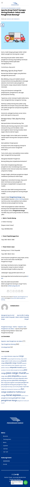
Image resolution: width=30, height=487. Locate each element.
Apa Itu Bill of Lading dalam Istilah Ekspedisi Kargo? (22, 317)
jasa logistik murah (12, 382)
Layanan (5, 445)
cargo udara (23, 359)
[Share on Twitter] (13, 291)
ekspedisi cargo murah (13, 363)
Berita (4, 442)
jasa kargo (4, 380)
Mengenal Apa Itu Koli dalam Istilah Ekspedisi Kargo (8, 317)
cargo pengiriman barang (13, 359)
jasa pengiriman (23, 382)
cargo (2, 356)
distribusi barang (17, 361)
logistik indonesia (24, 395)
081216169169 (6, 461)
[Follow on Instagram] (14, 474)
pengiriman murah (22, 400)
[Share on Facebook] (11, 291)
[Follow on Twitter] (16, 474)
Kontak (5, 464)
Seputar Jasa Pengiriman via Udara (10, 8)
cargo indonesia (8, 356)
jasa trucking (16, 386)
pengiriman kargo (9, 400)
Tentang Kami (7, 439)
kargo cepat (22, 386)
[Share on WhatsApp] (8, 291)
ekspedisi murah (16, 367)
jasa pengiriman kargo (7, 386)
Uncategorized (5, 347)
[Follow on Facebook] (12, 474)
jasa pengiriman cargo (20, 384)
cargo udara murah (6, 361)
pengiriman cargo (19, 398)
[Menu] (2, 3)
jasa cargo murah (16, 373)
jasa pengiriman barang (7, 384)
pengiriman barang (7, 398)
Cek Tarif (5, 452)
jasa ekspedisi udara (22, 378)
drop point (13, 298)
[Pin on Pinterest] (19, 291)
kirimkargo (17, 19)
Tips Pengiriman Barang (8, 344)
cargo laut (15, 356)
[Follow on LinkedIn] (17, 474)
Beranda (5, 436)
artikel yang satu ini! (14, 286)
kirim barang (8, 389)
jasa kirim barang (18, 380)
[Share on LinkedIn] (22, 291)
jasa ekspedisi (13, 376)
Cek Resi (5, 449)
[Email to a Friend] (16, 291)
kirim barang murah (16, 389)
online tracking (19, 199)
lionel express (13, 395)
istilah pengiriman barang (17, 370)
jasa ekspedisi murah (10, 378)
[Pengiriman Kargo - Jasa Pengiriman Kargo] (15, 4)
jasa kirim (9, 380)
